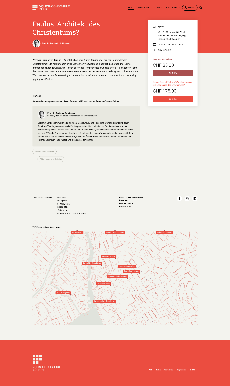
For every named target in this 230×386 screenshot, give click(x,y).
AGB (150, 370)
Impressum (181, 370)
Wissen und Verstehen (44, 151)
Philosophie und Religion (51, 159)
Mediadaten (125, 206)
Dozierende (143, 8)
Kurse (131, 8)
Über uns (123, 200)
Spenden (158, 8)
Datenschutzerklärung (164, 370)
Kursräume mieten (53, 227)
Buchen (173, 73)
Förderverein (126, 203)
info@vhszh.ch (63, 210)
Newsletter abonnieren (131, 197)
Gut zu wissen (173, 8)
